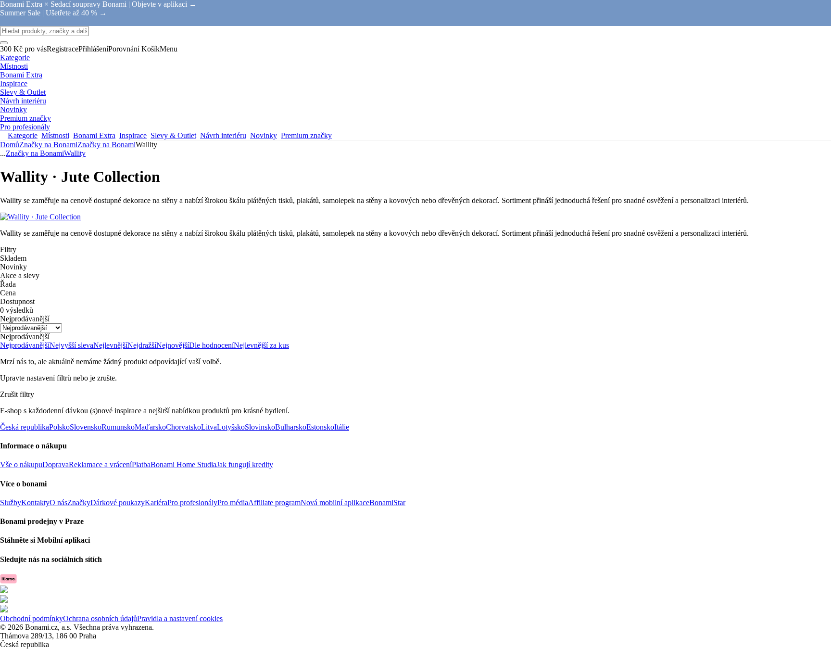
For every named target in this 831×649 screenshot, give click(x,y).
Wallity (75, 153)
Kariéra (156, 502)
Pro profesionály (192, 502)
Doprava (55, 464)
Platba (141, 464)
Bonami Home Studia (183, 464)
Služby (10, 502)
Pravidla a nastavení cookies (180, 618)
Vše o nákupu (21, 464)
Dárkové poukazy (117, 502)
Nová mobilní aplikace (335, 502)
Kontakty (35, 502)
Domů (9, 144)
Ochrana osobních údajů (100, 618)
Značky (78, 502)
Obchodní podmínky (31, 618)
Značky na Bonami (106, 144)
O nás (58, 502)
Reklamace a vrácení (100, 464)
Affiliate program (274, 502)
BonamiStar (387, 502)
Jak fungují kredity (244, 464)
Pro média (232, 502)
